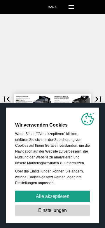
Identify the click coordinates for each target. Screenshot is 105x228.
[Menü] (71, 7)
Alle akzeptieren (52, 196)
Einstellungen (52, 210)
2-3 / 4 (52, 7)
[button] (7, 99)
